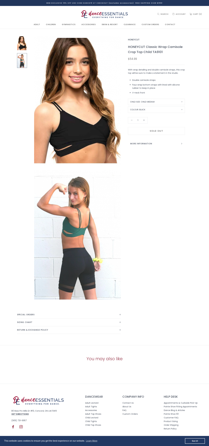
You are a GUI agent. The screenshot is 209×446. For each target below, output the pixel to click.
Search (164, 14)
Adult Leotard (91, 403)
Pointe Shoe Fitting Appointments (180, 407)
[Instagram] (21, 426)
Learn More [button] (91, 441)
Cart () (197, 14)
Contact (170, 24)
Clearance (130, 24)
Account (181, 14)
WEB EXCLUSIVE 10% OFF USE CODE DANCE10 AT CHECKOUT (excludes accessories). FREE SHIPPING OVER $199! (104, 3)
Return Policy (170, 429)
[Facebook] (13, 426)
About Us (126, 407)
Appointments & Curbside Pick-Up (181, 403)
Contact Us (128, 403)
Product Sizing (171, 421)
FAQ (124, 410)
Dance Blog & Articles (174, 410)
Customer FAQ (171, 418)
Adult (37, 24)
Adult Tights (91, 407)
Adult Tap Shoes (93, 414)
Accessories (88, 24)
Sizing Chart (24, 322)
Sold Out (156, 131)
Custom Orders (150, 24)
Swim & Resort (110, 24)
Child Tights (91, 421)
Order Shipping (171, 425)
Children (51, 24)
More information (141, 143)
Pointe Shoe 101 (171, 414)
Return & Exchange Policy (32, 329)
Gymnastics (68, 24)
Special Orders (26, 314)
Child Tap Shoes (93, 425)
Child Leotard (91, 418)
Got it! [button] (195, 441)
